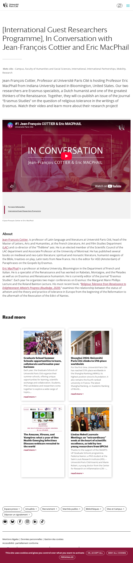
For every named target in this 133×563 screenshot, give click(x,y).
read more (29, 396)
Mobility (121, 68)
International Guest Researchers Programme (24, 211)
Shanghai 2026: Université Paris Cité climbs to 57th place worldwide (89, 360)
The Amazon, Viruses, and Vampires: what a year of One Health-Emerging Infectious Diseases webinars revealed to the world (41, 440)
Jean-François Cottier (15, 239)
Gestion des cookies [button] (53, 539)
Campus (19, 68)
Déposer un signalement (16, 514)
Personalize (67, 557)
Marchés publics (70, 508)
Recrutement (48, 508)
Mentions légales (10, 539)
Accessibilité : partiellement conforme (20, 543)
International (79, 68)
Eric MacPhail (10, 268)
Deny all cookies (117, 553)
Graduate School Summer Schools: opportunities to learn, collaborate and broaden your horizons (42, 362)
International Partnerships (101, 68)
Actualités (30, 508)
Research (7, 72)
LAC (5, 247)
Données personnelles (31, 539)
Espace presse (11, 508)
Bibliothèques (92, 508)
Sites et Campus (114, 508)
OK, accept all (95, 553)
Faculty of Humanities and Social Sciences (48, 68)
